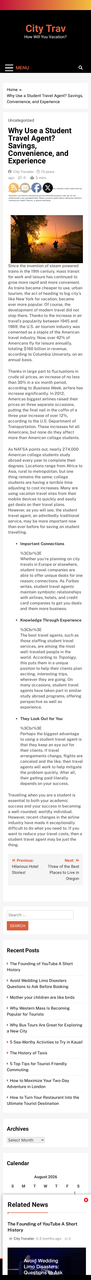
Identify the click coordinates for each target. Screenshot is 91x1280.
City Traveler (23, 172)
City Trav (46, 28)
